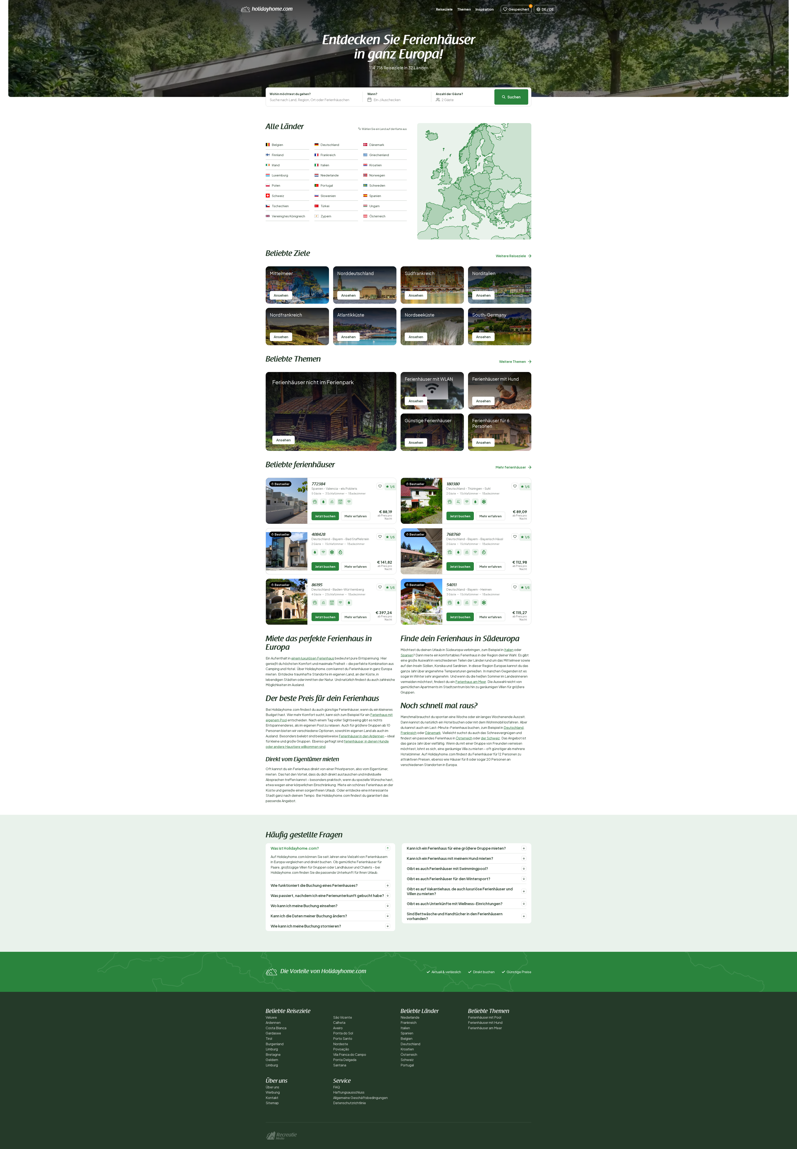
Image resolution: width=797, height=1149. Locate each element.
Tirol (269, 1038)
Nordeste (340, 1044)
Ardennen (273, 1022)
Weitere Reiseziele (511, 256)
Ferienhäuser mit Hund (485, 1022)
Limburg (272, 1049)
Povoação (341, 1049)
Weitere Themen (512, 361)
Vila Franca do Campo (349, 1054)
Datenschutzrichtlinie (349, 1103)
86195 (338, 587)
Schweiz (407, 1059)
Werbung (273, 1092)
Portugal (407, 1065)
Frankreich (409, 733)
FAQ (336, 1087)
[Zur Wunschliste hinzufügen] (380, 486)
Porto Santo (342, 1038)
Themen (464, 9)
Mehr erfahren (356, 516)
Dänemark (433, 733)
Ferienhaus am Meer (470, 681)
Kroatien (407, 1049)
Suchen (514, 96)
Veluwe (271, 1017)
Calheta (339, 1022)
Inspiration (485, 9)
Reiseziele (444, 9)
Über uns (272, 1087)
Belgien (406, 1038)
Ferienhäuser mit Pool (484, 1017)
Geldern (272, 1059)
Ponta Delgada (344, 1059)
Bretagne (273, 1054)
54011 (469, 587)
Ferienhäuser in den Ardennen (361, 736)
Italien (508, 649)
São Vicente (342, 1017)
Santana (339, 1065)
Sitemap (272, 1103)
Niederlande (410, 1017)
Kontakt (272, 1097)
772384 (334, 486)
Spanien (407, 655)
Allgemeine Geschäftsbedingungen (360, 1097)
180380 (468, 486)
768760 (474, 537)
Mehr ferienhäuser (511, 467)
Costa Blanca (276, 1028)
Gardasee (273, 1033)
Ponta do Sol (343, 1033)
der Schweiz (490, 738)
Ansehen (281, 295)
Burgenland (275, 1044)
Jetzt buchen (325, 516)
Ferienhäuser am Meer (485, 1028)
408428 (340, 537)
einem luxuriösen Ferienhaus (312, 658)
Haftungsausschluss (348, 1092)
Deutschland (513, 727)
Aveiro (338, 1028)
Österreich (464, 738)
